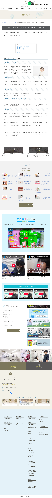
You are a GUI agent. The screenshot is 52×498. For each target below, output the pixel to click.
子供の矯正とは (31, 450)
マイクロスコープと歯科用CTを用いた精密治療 (32, 487)
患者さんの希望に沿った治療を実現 (7, 419)
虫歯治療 (29, 422)
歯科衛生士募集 (43, 426)
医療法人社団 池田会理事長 (8, 428)
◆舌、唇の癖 (21, 48)
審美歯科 (29, 433)
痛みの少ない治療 (7, 422)
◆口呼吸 (20, 52)
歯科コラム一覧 (26, 204)
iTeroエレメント (18, 418)
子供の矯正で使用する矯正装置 (31, 456)
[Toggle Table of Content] (34, 45)
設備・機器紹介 (18, 416)
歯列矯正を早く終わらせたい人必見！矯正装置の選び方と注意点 (32, 472)
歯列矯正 (29, 448)
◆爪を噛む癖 (21, 49)
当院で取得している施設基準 (43, 434)
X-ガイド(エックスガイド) (19, 424)
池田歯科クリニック (24, 496)
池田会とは (6, 416)
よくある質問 (41, 432)
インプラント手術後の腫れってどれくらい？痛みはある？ (32, 442)
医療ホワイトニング (31, 481)
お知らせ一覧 (14, 330)
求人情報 (41, 421)
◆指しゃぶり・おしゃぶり (24, 47)
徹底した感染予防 (7, 424)
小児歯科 (29, 431)
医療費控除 (42, 416)
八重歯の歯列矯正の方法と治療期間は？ (31, 476)
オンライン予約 (41, 429)
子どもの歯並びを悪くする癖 (23, 46)
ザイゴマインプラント (32, 438)
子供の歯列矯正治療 (32, 452)
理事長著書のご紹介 (8, 430)
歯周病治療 (30, 416)
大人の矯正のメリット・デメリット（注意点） (31, 463)
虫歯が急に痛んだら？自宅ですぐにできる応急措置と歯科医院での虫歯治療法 (32, 426)
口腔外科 (29, 479)
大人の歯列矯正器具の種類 (31, 467)
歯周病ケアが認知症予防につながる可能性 (31, 419)
